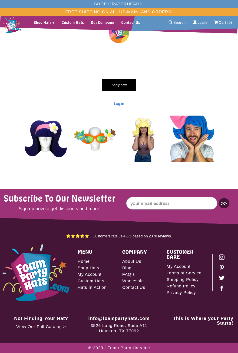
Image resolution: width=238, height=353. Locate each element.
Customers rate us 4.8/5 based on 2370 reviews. (132, 236)
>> (224, 203)
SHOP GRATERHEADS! (119, 4)
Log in (119, 104)
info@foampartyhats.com (119, 318)
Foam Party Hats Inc (128, 348)
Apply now (119, 85)
